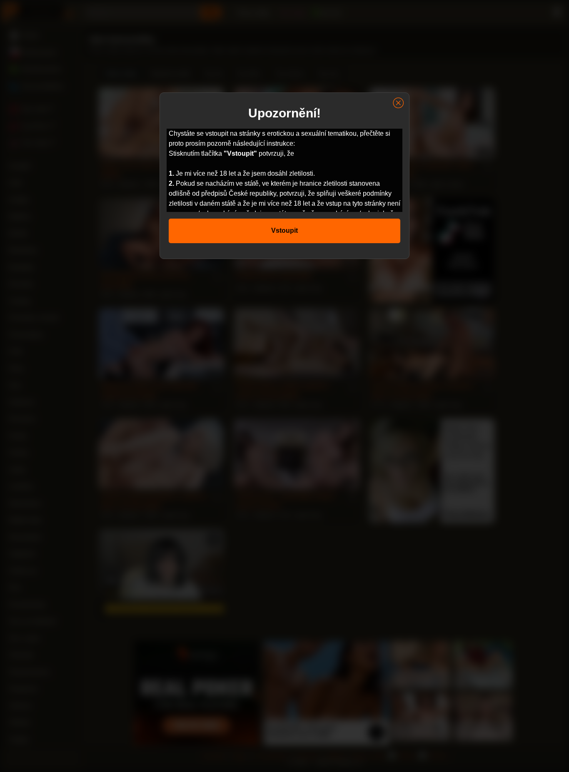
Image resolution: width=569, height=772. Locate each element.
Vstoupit (284, 230)
